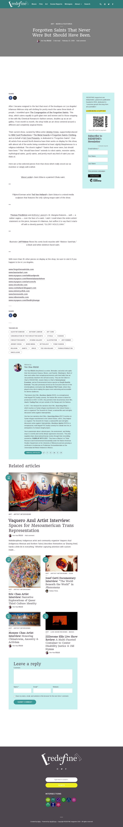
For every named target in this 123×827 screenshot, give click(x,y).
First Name (92, 156)
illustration (52, 340)
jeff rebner (66, 340)
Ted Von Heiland (39, 195)
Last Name (92, 163)
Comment (17, 668)
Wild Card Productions (21, 135)
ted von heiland (47, 348)
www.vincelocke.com (18, 285)
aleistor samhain (17, 332)
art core (50, 332)
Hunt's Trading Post (31, 402)
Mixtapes (68, 4)
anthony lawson (35, 332)
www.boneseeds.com (18, 294)
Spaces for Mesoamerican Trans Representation (41, 525)
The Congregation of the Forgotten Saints (49, 112)
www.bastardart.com (18, 272)
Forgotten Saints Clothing (64, 135)
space (34, 348)
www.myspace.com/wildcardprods (24, 275)
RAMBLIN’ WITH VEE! (40, 438)
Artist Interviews (22, 514)
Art (46, 4)
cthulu (50, 336)
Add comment (81, 41)
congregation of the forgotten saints (27, 336)
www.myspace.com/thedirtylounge (24, 300)
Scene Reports (56, 4)
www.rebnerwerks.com (19, 297)
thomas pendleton (65, 348)
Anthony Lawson (39, 215)
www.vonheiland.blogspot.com (22, 288)
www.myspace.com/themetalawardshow (27, 279)
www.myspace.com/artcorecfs (22, 282)
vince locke (15, 352)
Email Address (93, 149)
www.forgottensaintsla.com (21, 269)
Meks (39, 821)
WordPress (53, 821)
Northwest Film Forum (54, 387)
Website (56, 687)
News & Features (64, 24)
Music (34, 4)
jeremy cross (16, 344)
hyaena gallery (36, 340)
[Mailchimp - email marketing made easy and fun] (95, 182)
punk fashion (58, 344)
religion (14, 348)
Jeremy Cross (52, 132)
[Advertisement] (61, 75)
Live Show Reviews (59, 632)
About (77, 4)
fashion (60, 336)
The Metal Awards (41, 135)
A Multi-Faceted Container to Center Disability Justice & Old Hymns (61, 643)
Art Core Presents (31, 138)
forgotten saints (18, 340)
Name (16, 687)
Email (35, 687)
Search (87, 4)
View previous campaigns (96, 171)
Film (41, 4)
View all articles (33, 452)
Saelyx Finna (53, 591)
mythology (44, 344)
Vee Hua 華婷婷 (46, 41)
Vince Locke (26, 177)
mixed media (30, 344)
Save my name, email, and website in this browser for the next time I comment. (42, 696)
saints (24, 348)
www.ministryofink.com (19, 291)
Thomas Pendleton (18, 215)
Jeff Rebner (23, 242)
